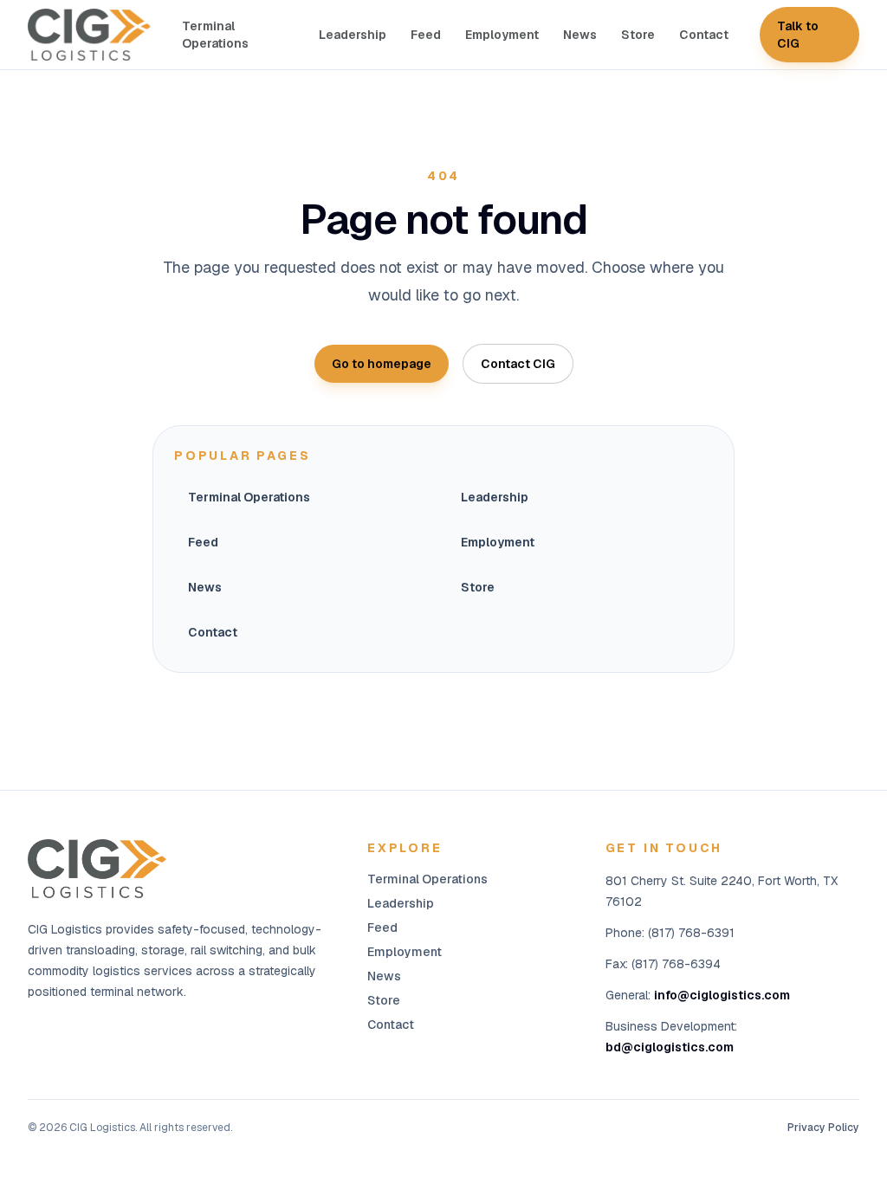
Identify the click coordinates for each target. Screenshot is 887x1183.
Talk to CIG (798, 34)
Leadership (352, 34)
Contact (703, 34)
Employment (502, 34)
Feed (426, 34)
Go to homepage (381, 364)
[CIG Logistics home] (89, 35)
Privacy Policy (823, 1128)
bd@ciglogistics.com (669, 1047)
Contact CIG (518, 364)
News (580, 34)
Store (638, 34)
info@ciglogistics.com (722, 995)
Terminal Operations (215, 34)
